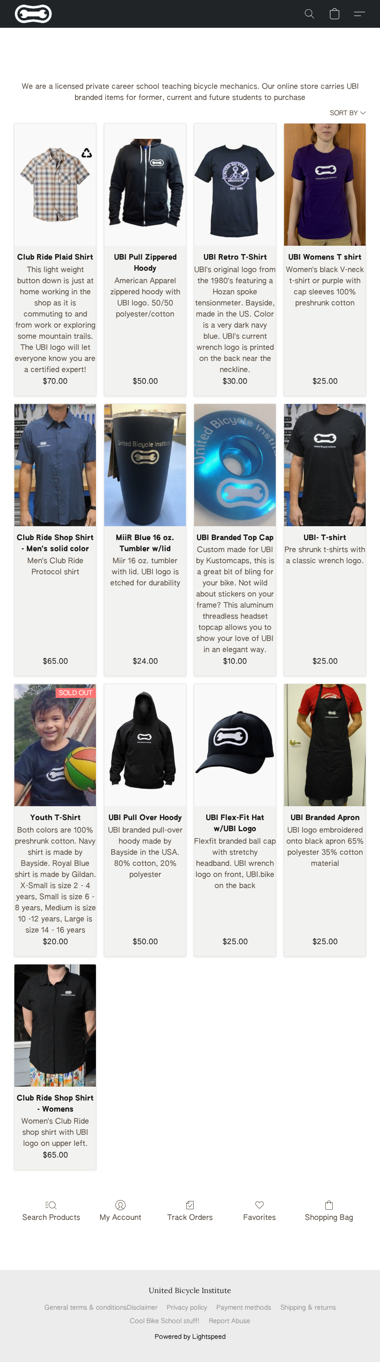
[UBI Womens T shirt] (325, 185)
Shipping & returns (308, 1308)
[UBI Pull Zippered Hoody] (145, 185)
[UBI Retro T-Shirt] (235, 185)
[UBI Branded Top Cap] (235, 465)
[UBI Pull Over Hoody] (145, 745)
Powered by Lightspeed (190, 1337)
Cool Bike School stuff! (165, 1321)
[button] (33, 14)
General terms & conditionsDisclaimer (101, 1308)
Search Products (51, 1218)
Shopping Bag (329, 1218)
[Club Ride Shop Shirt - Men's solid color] (55, 465)
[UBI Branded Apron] (325, 745)
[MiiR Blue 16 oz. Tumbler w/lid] (145, 465)
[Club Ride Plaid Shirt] (55, 185)
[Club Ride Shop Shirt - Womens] (55, 1025)
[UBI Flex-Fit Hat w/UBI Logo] (235, 745)
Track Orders (190, 1218)
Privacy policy (187, 1308)
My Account (120, 1218)
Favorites (259, 1218)
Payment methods (243, 1308)
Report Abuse (229, 1321)
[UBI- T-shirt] (325, 465)
